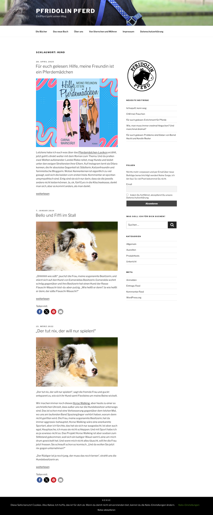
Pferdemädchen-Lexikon (93, 152)
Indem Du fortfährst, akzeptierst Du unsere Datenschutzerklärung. (149, 196)
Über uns (78, 31)
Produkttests (132, 255)
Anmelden (131, 280)
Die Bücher (41, 31)
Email (129, 184)
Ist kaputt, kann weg (136, 108)
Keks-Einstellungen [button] (188, 505)
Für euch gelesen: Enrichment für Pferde (146, 119)
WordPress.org (133, 297)
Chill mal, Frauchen (135, 113)
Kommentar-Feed (135, 291)
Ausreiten (131, 249)
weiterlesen (42, 193)
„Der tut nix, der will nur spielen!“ (66, 330)
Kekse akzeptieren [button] (106, 510)
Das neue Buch (60, 31)
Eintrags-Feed (133, 285)
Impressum (128, 31)
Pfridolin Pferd (65, 11)
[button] (39, 311)
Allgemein (131, 244)
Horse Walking (81, 403)
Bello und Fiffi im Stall (56, 215)
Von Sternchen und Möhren (103, 31)
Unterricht (131, 261)
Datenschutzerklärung (151, 31)
